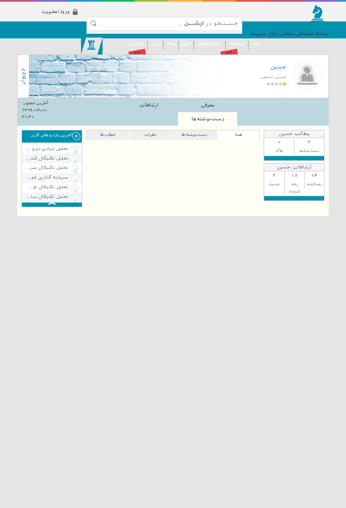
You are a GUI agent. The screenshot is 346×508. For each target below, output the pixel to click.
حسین (278, 67)
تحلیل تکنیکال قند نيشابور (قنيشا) (46, 158)
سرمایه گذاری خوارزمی (46, 177)
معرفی (207, 105)
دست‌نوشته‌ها (208, 119)
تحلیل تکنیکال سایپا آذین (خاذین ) (46, 197)
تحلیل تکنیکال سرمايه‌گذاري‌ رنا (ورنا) (46, 167)
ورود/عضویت (70, 5)
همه (238, 134)
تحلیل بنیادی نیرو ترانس (46, 148)
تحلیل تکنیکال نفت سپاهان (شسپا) (46, 187)
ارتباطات (148, 105)
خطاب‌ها (108, 134)
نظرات (150, 134)
